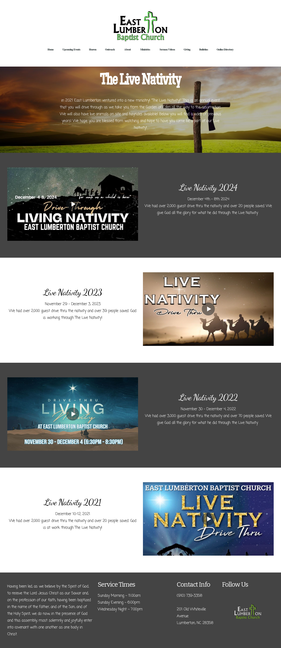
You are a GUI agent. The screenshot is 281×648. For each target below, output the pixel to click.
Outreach (110, 49)
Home (50, 49)
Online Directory (225, 49)
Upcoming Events (71, 49)
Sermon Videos (167, 49)
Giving (187, 49)
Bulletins (203, 49)
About (127, 49)
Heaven (92, 49)
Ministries (145, 49)
